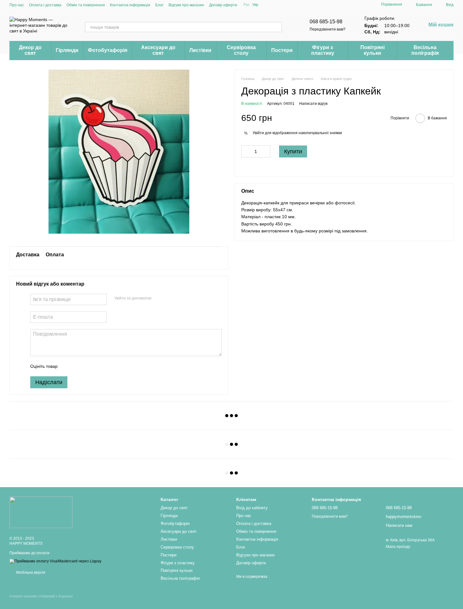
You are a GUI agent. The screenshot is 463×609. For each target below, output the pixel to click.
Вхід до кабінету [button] (252, 507)
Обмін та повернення (85, 5)
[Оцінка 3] (88, 366)
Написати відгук (313, 103)
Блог (159, 5)
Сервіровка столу (241, 50)
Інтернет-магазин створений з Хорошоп (41, 596)
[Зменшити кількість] (246, 151)
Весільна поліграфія (425, 50)
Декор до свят (30, 50)
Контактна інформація (130, 5)
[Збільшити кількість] (265, 151)
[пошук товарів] (277, 27)
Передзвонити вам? (328, 29)
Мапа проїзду (398, 546)
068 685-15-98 (326, 21)
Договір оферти (223, 5)
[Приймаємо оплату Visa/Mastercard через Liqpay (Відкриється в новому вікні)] (55, 561)
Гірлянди (67, 50)
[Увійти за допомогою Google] (168, 298)
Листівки (200, 50)
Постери (282, 50)
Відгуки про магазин (186, 5)
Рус (246, 5)
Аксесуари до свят (158, 50)
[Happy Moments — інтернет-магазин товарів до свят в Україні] (40, 512)
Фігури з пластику (322, 50)
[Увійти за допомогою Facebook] (158, 298)
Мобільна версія (30, 572)
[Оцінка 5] (108, 366)
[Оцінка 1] (68, 366)
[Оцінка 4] (98, 366)
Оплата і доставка (45, 5)
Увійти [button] (258, 133)
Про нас (16, 5)
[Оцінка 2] (78, 366)
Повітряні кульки (372, 50)
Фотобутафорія (107, 50)
